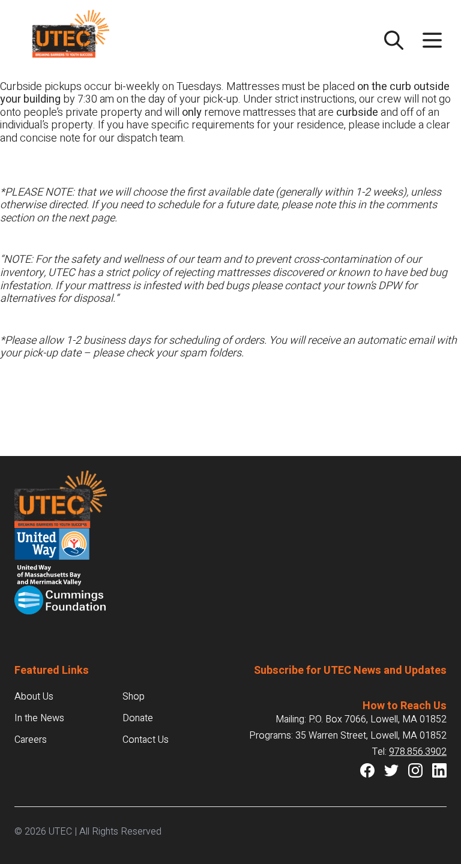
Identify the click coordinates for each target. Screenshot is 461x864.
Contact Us (145, 740)
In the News (39, 718)
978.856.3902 (418, 752)
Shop (133, 696)
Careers (30, 740)
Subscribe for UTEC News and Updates (350, 670)
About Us (33, 696)
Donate (137, 718)
